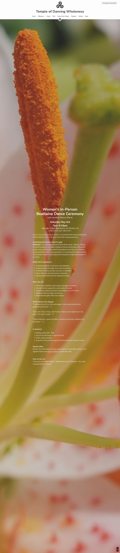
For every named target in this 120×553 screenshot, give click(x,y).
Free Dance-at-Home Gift (109, 3)
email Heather (52, 351)
